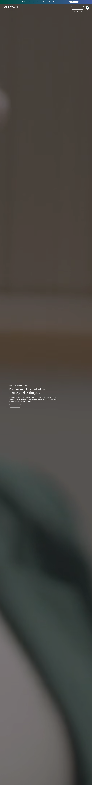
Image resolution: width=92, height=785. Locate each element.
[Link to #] (87, 8)
